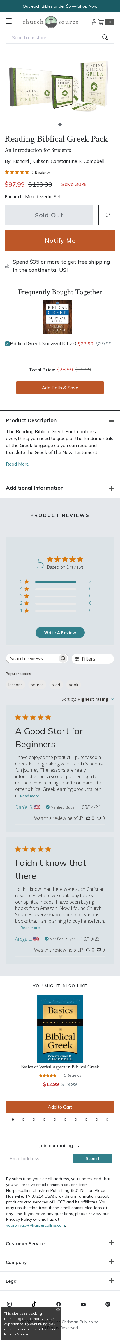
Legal (12, 1281)
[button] (60, 124)
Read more (29, 795)
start (56, 684)
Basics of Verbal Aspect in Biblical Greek (60, 1067)
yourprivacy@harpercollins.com (35, 1225)
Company (16, 1262)
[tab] (13, 1119)
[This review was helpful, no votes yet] (88, 818)
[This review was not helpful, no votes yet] (99, 818)
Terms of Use (37, 1329)
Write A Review (60, 632)
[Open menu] (9, 21)
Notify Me (60, 240)
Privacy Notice (16, 1334)
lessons (15, 684)
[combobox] (60, 37)
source (37, 684)
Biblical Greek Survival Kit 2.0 (43, 343)
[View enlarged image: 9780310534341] (60, 86)
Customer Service (25, 1243)
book (73, 684)
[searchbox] (32, 658)
